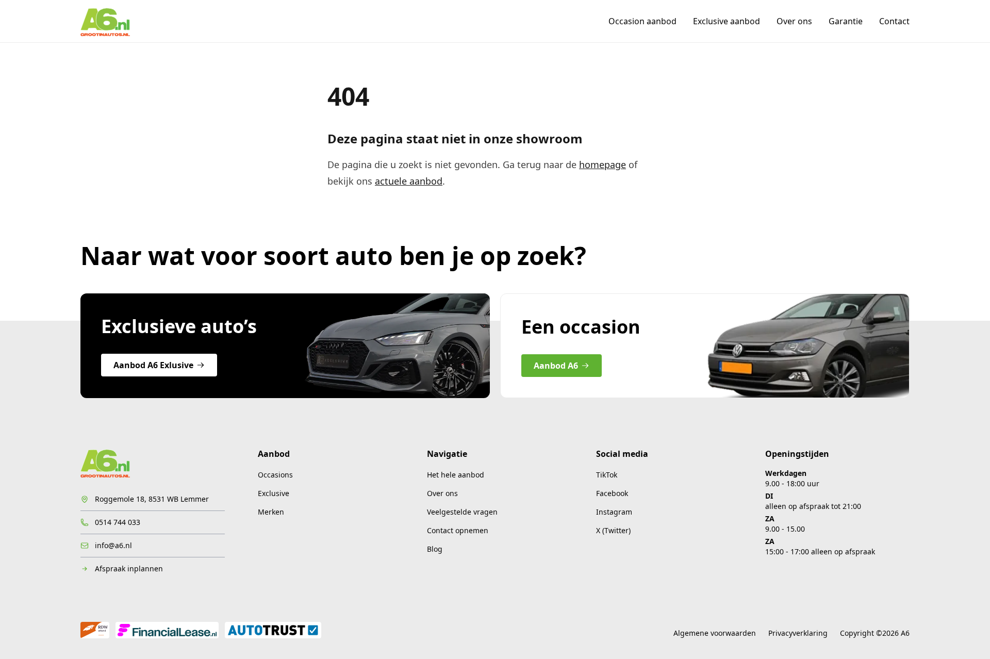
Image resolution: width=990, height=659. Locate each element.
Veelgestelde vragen (462, 512)
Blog (434, 549)
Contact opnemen (457, 530)
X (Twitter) (613, 530)
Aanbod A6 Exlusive (153, 365)
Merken (271, 512)
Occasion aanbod (642, 21)
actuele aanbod (408, 181)
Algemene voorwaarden (714, 633)
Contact (894, 21)
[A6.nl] (105, 21)
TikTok (606, 475)
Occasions (275, 475)
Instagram (614, 512)
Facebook (612, 493)
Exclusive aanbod (726, 21)
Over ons (794, 21)
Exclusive (273, 493)
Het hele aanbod (455, 475)
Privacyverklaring (798, 633)
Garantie (846, 21)
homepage (602, 164)
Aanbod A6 (556, 365)
